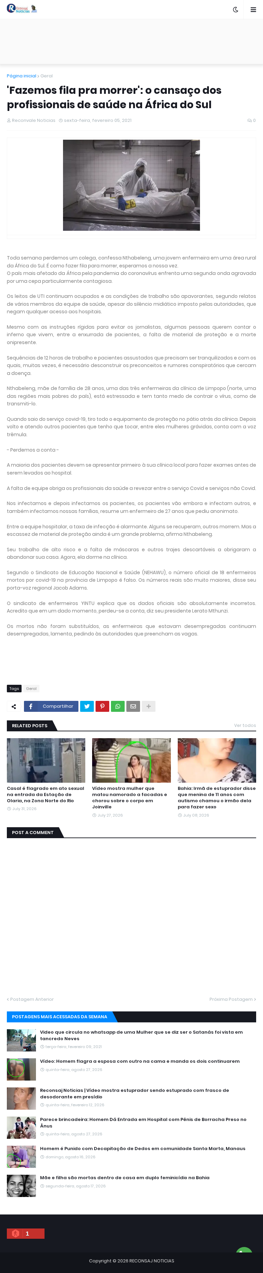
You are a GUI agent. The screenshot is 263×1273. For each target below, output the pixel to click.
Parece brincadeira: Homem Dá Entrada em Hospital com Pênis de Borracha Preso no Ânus (143, 1123)
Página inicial (21, 76)
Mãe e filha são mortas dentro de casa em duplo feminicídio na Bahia (125, 1178)
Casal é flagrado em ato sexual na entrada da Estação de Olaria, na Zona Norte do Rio (45, 794)
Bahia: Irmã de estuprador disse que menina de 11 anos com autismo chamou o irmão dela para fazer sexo (217, 797)
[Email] (133, 706)
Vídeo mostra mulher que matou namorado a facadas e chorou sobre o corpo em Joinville (129, 797)
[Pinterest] (102, 706)
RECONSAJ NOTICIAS (151, 1261)
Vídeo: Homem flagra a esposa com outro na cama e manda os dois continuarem (140, 1061)
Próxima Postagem (231, 999)
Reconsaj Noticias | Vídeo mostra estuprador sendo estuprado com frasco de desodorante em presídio (134, 1093)
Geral (46, 76)
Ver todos (245, 725)
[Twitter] (87, 706)
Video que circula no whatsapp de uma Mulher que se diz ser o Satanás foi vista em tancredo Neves (141, 1035)
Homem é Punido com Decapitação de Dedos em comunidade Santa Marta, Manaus (143, 1149)
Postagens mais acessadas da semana (59, 1016)
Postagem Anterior (32, 999)
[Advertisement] (131, 41)
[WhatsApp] (118, 706)
